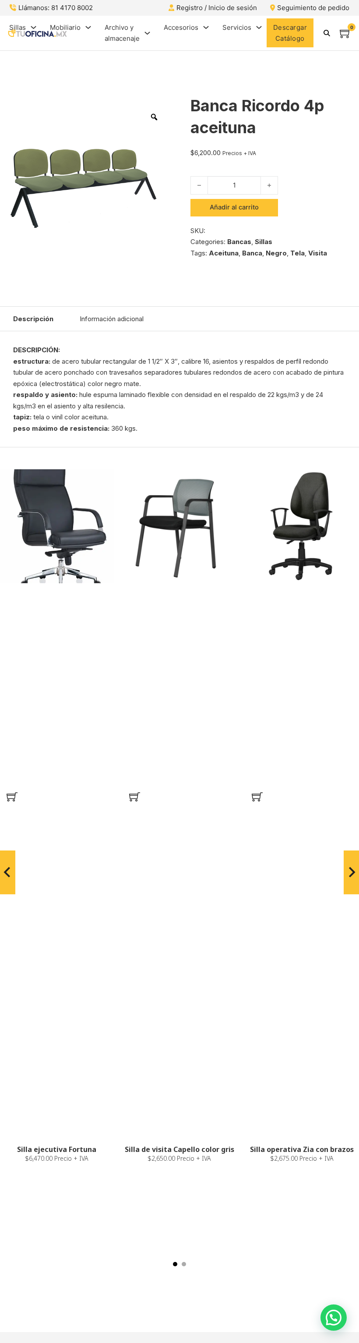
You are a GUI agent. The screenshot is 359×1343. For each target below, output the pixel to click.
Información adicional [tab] (112, 319)
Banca (252, 253)
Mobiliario (65, 27)
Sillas (17, 27)
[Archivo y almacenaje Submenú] (147, 33)
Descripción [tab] (33, 319)
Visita (317, 253)
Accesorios (181, 27)
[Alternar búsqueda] (326, 33)
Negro (276, 253)
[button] (12, 796)
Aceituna (224, 253)
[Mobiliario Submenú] (88, 27)
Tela (297, 253)
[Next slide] (351, 872)
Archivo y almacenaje (122, 33)
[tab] (175, 1264)
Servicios (236, 27)
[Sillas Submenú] (33, 27)
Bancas (239, 241)
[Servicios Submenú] (259, 27)
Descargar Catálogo (290, 33)
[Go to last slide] (7, 872)
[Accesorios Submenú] (206, 27)
